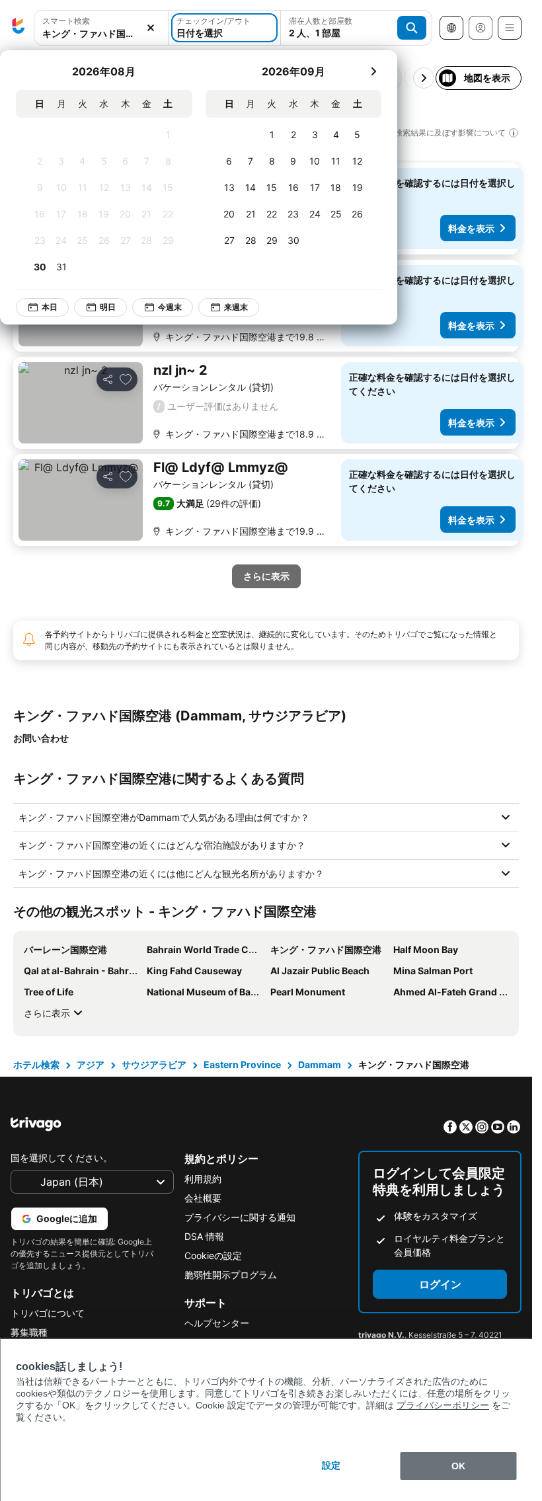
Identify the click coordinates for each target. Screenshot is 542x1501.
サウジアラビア (154, 1064)
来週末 (236, 307)
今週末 (170, 307)
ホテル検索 (36, 1064)
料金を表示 (471, 228)
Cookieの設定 (213, 1255)
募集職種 (29, 1332)
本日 (50, 307)
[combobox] (101, 33)
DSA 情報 (204, 1236)
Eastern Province (242, 1064)
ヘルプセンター (216, 1322)
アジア (90, 1064)
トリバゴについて (48, 1313)
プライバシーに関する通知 (239, 1217)
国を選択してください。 (61, 1157)
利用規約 (202, 1178)
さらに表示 (47, 1013)
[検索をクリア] (151, 28)
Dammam (319, 1064)
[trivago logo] (18, 28)
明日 (108, 307)
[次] (373, 71)
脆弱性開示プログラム (230, 1274)
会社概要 (202, 1198)
